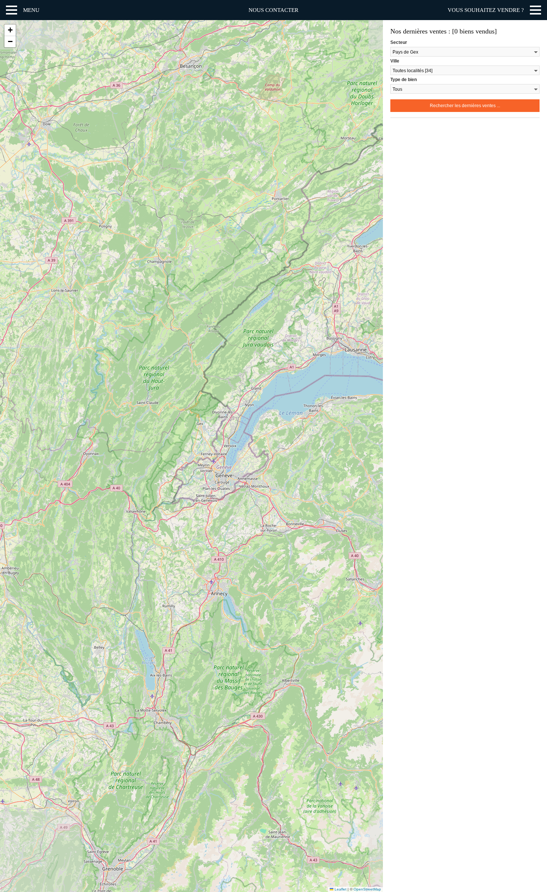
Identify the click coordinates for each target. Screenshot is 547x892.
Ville (394, 61)
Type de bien (403, 79)
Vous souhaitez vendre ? (486, 10)
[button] (10, 30)
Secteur (398, 42)
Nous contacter (273, 10)
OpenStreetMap (367, 889)
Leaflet (339, 889)
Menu (31, 10)
